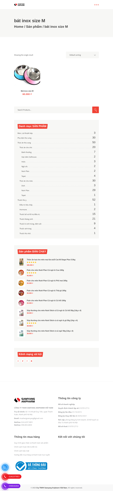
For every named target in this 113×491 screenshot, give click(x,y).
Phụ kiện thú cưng (24, 138)
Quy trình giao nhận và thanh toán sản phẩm (31, 443)
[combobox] (82, 55)
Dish (23, 186)
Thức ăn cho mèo (26, 181)
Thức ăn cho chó (26, 147)
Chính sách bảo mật (21, 451)
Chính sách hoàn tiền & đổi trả (25, 447)
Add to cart (27, 75)
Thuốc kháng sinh (26, 219)
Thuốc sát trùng (25, 228)
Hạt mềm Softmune (29, 157)
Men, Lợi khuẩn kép (25, 133)
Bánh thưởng (26, 152)
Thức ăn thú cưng (24, 143)
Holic (23, 162)
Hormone (23, 209)
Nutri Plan (25, 171)
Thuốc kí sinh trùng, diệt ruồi (30, 224)
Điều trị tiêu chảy (26, 205)
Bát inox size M (27, 91)
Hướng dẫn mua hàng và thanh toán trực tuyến (32, 455)
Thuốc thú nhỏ (25, 233)
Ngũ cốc (25, 166)
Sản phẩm (34, 26)
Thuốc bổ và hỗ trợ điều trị (30, 214)
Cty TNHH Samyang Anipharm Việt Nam (51, 488)
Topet (24, 176)
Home (18, 26)
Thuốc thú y (22, 200)
